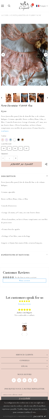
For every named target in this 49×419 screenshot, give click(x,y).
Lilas (6, 139)
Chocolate (22, 139)
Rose (2, 139)
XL (26, 147)
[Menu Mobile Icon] (2, 6)
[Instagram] (19, 380)
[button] (41, 6)
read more (5, 131)
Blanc (14, 139)
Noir (18, 139)
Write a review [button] (24, 280)
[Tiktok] (35, 380)
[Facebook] (14, 380)
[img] (24, 301)
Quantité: (4, 154)
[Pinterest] (24, 380)
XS (4, 147)
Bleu (10, 139)
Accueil (5, 15)
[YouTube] (30, 380)
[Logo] (24, 5)
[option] (24, 55)
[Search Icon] (9, 6)
